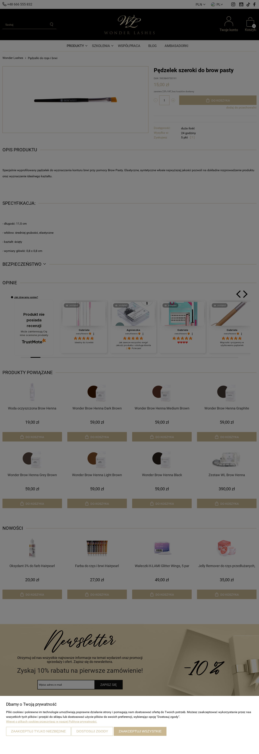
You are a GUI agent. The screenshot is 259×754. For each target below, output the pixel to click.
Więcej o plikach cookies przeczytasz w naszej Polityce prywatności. (51, 721)
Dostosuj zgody (92, 731)
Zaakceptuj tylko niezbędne (38, 731)
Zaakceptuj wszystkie (140, 731)
